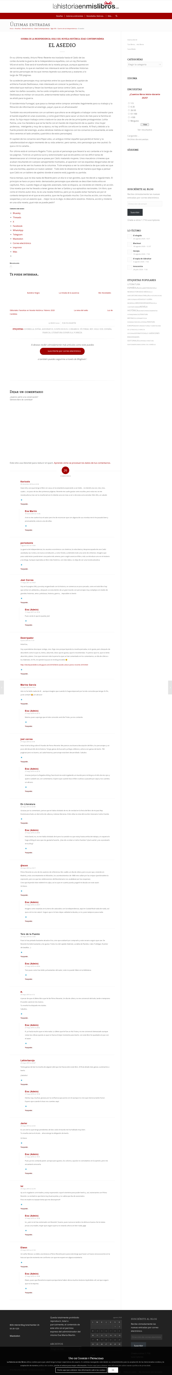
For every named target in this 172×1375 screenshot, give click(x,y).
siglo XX (147, 333)
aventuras (139, 326)
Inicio (11, 28)
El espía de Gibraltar (142, 258)
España (107, 329)
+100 (133, 117)
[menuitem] (59, 16)
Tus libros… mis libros (135, 44)
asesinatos (47, 329)
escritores (133, 296)
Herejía (136, 251)
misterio (147, 288)
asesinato (141, 311)
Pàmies (140, 296)
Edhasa (142, 299)
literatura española (62, 332)
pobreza (78, 332)
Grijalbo (135, 299)
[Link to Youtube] (155, 6)
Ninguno (135, 120)
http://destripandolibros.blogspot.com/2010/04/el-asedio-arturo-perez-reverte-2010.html (54, 665)
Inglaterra (142, 322)
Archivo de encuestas (137, 139)
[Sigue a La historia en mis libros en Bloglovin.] (62, 374)
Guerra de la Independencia (67, 28)
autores (136, 292)
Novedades (146, 303)
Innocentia (138, 266)
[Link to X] (148, 6)
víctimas (84, 329)
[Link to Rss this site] (167, 6)
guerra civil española (148, 344)
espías (38, 329)
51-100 (134, 113)
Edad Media (144, 292)
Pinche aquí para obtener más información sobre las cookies (81, 1370)
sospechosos (61, 329)
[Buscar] (115, 16)
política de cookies (46, 1365)
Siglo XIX (53, 28)
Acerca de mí (132, 40)
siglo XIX (98, 329)
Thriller (146, 296)
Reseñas (18, 28)
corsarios (74, 329)
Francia (46, 332)
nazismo (135, 322)
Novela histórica (27, 28)
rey (91, 329)
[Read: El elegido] (129, 236)
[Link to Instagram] (144, 6)
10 (93, 1335)
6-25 (133, 106)
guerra (138, 318)
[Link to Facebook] (159, 6)
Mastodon (15, 1335)
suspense (142, 341)
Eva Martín (71, 323)
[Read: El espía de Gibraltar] (129, 259)
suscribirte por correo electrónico (62, 350)
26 (101, 1344)
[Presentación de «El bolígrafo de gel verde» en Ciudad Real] (2, 687)
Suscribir (135, 212)
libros (137, 303)
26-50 (133, 110)
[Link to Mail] (163, 6)
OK (113, 1370)
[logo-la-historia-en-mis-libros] (86, 6)
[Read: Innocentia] (129, 267)
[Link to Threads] (151, 6)
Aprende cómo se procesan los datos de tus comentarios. (82, 462)
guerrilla (29, 329)
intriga (141, 288)
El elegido (137, 235)
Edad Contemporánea (41, 28)
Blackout (137, 243)
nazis (137, 314)
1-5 (132, 103)
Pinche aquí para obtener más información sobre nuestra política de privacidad (119, 1365)
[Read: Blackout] (129, 244)
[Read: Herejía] (129, 252)
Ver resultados (145, 129)
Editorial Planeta (150, 326)
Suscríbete (131, 49)
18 (97, 1340)
